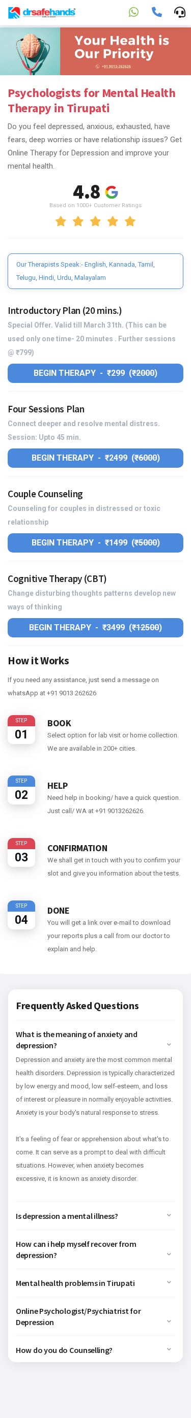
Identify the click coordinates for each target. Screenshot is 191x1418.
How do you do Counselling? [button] (64, 1350)
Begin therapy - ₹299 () (95, 373)
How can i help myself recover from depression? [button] (76, 1249)
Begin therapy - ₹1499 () (96, 542)
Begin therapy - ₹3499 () (95, 627)
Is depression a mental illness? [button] (67, 1216)
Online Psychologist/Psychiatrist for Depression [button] (78, 1316)
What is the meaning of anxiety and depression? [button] (77, 1039)
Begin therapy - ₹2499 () (96, 458)
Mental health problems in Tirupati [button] (75, 1283)
